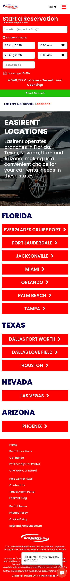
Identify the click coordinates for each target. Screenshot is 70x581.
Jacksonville (32, 256)
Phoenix (32, 426)
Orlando (32, 282)
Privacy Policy (18, 513)
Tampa (32, 309)
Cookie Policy (18, 519)
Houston (32, 365)
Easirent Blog (18, 498)
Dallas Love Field (32, 352)
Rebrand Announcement (25, 526)
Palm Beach (32, 295)
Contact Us (17, 485)
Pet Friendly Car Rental (24, 464)
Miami (32, 269)
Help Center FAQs (21, 479)
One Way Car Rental (23, 471)
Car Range (16, 458)
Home (13, 445)
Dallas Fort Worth (32, 339)
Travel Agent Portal (22, 492)
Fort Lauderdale (32, 243)
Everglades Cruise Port (32, 230)
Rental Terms (18, 506)
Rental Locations (20, 451)
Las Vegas (32, 396)
